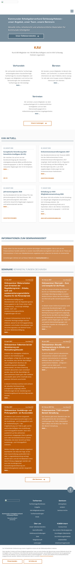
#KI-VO (5, 178)
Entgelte (37, 507)
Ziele (37, 536)
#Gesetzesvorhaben (47, 178)
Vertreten (37, 97)
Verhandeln (19, 66)
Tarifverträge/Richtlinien (37, 504)
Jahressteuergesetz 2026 (12, 192)
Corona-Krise (62, 527)
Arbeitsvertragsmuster (62, 543)
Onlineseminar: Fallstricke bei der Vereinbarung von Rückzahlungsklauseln (18, 347)
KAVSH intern (62, 524)
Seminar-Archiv (62, 510)
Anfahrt (62, 507)
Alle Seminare (37, 479)
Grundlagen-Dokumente (62, 533)
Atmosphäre (62, 504)
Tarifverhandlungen (37, 513)
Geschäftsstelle (37, 530)
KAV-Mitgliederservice (37, 510)
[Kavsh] (9, 7)
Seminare (62, 501)
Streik (37, 517)
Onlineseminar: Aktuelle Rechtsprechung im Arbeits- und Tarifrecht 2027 (55, 347)
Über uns (37, 524)
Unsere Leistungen (37, 123)
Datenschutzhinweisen (46, 556)
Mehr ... (18, 85)
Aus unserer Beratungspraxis (62, 530)
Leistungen (37, 543)
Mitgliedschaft (37, 540)
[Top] (70, 490)
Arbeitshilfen (62, 540)
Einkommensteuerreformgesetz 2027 (55, 152)
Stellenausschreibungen (38, 533)
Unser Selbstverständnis (37, 527)
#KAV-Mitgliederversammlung (51, 218)
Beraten (56, 66)
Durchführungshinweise (63, 536)
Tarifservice (37, 501)
